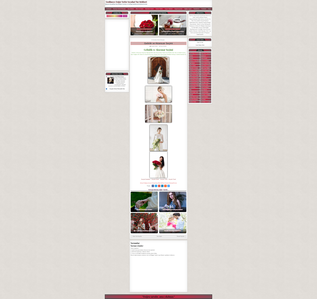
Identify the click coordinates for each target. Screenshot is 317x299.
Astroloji (191, 55)
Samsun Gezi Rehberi (205, 60)
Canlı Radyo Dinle (200, 45)
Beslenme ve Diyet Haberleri (144, 29)
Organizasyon (203, 55)
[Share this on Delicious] (168, 186)
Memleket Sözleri (149, 8)
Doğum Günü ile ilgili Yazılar (195, 75)
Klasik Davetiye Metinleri (172, 231)
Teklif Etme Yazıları (204, 84)
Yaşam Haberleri (169, 8)
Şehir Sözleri (203, 99)
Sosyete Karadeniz (145, 179)
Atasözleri (191, 58)
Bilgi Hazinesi (192, 63)
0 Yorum (151, 33)
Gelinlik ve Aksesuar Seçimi (158, 43)
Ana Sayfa (159, 236)
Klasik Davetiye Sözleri (144, 209)
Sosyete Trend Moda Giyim (117, 76)
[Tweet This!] (153, 186)
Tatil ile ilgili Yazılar (204, 82)
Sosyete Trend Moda (205, 80)
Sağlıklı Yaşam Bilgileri (205, 68)
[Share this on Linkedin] (162, 186)
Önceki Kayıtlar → (181, 236)
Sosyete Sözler (138, 33)
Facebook (203, 8)
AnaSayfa (108, 8)
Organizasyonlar (178, 8)
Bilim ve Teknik (139, 8)
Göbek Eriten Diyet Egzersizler (172, 31)
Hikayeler (191, 94)
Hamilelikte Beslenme (144, 31)
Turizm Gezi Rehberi (205, 87)
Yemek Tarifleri (159, 8)
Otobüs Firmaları (204, 58)
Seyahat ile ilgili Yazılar (205, 70)
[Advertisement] (180, 3)
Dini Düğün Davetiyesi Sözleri (173, 209)
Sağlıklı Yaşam (188, 8)
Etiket (190, 89)
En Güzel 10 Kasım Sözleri (120, 78)
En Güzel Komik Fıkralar (194, 82)
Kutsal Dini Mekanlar (193, 99)
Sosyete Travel (172, 179)
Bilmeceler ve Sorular (193, 68)
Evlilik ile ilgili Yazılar (193, 92)
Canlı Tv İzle (200, 42)
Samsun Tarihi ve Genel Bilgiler (207, 65)
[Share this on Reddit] (165, 186)
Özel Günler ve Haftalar (205, 94)
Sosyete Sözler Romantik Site (117, 88)
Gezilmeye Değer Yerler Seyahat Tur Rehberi (126, 1)
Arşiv (209, 8)
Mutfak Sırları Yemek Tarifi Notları (207, 53)
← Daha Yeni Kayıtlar (136, 236)
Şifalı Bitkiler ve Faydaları (206, 101)
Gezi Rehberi (131, 8)
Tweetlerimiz (196, 8)
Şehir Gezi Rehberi (204, 97)
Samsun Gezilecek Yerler (205, 63)
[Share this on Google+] (159, 186)
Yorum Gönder (163, 46)
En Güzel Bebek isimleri (194, 77)
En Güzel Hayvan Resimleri (194, 80)
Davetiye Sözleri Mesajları (119, 8)
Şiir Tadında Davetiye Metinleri (144, 231)
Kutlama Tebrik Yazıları (193, 97)
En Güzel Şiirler (192, 87)
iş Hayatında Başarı (204, 92)
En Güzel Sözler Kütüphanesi (195, 84)
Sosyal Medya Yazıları (205, 72)
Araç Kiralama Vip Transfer (194, 53)
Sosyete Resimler (204, 75)
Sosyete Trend (163, 179)
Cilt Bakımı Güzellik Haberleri (195, 70)
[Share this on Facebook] (156, 186)
